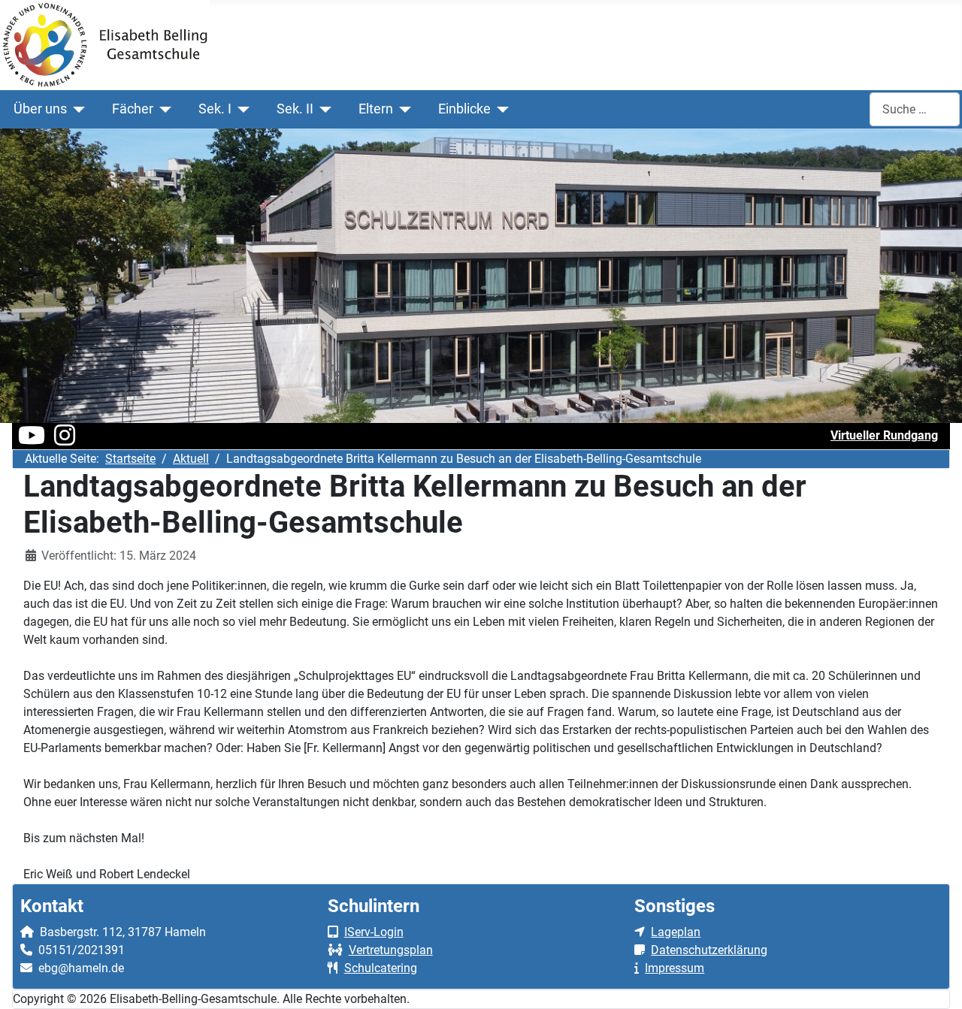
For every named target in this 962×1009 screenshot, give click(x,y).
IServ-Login (374, 932)
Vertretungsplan (391, 950)
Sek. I (214, 108)
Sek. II (295, 108)
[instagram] (64, 440)
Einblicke (464, 108)
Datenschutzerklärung (709, 950)
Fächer (132, 108)
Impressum (674, 968)
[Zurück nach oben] (935, 981)
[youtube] (31, 440)
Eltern (375, 108)
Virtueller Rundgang (884, 435)
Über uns (40, 108)
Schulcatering (380, 968)
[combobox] (915, 109)
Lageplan (675, 932)
